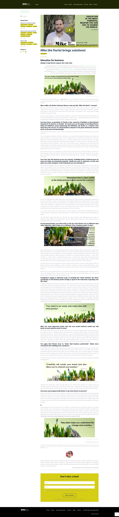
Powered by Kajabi (95, 513)
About (70, 4)
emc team (35, 32)
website (46, 447)
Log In (37, 4)
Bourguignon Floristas (89, 66)
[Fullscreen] (97, 46)
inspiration (35, 26)
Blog (90, 4)
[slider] (68, 46)
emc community (23, 32)
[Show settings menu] (95, 46)
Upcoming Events (78, 4)
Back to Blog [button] (25, 11)
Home (65, 4)
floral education (43, 53)
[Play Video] (41, 46)
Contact (95, 4)
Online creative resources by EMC (28, 31)
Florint (56, 71)
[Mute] (92, 46)
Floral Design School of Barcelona (67, 69)
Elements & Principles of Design (28, 23)
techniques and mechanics (25, 36)
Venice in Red (23, 40)
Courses (86, 4)
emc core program (24, 24)
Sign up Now (69, 495)
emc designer (30, 24)
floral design (23, 26)
